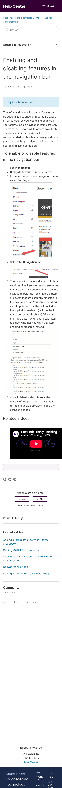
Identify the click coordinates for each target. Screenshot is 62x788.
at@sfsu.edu (31, 761)
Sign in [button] (51, 5)
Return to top (11, 518)
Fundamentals (10, 21)
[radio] (22, 499)
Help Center (14, 6)
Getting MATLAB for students (21, 550)
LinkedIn (15, 479)
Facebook (5, 479)
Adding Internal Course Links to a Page (26, 573)
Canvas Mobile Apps (15, 567)
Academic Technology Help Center (21, 17)
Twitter (10, 479)
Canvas (48, 17)
